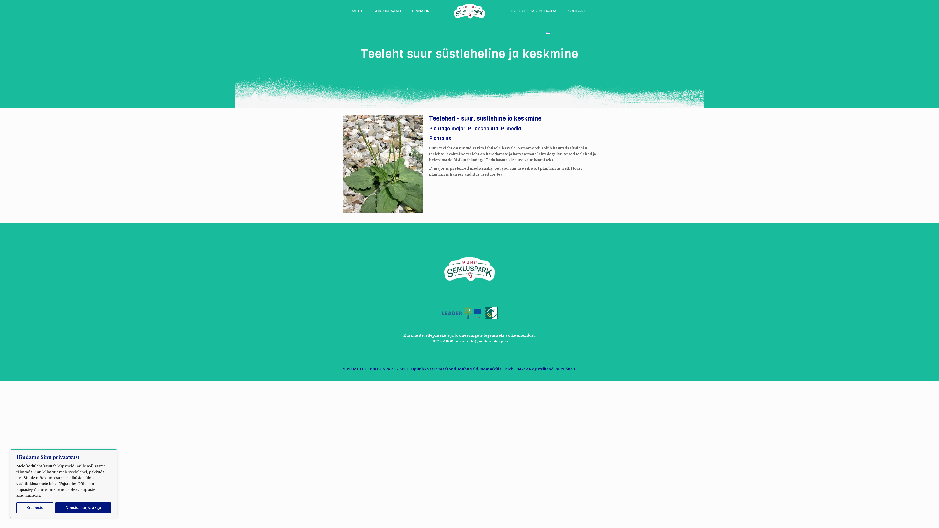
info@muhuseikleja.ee (488, 341)
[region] (63, 483)
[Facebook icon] (579, 369)
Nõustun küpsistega (83, 508)
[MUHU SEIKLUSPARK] (469, 11)
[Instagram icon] (584, 369)
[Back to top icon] (915, 518)
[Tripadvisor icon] (589, 369)
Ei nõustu (34, 508)
